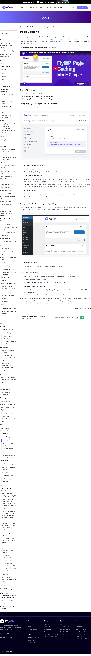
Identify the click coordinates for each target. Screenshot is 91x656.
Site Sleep (3, 386)
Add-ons (2, 323)
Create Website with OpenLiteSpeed (6, 55)
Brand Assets (79, 636)
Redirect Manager (6, 452)
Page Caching (7, 440)
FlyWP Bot (4, 574)
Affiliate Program (32, 629)
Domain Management (7, 333)
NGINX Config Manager (7, 480)
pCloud (3, 320)
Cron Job (3, 162)
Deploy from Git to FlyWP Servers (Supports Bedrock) (8, 378)
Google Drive (5, 316)
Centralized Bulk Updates (7, 283)
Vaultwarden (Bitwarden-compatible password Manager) (9, 595)
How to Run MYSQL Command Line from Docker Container (8, 196)
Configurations (4, 460)
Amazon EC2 (5, 76)
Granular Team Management (4, 90)
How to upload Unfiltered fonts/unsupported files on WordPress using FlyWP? (8, 526)
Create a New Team (7, 94)
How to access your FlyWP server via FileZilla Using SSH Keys (8, 157)
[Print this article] (90, 31)
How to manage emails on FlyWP (8, 534)
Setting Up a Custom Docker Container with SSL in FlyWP (8, 213)
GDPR (29, 645)
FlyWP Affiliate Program (7, 589)
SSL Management (5, 389)
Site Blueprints (4, 398)
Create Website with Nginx (8, 51)
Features (23, 7)
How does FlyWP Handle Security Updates (8, 570)
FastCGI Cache (51, 47)
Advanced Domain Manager (8, 337)
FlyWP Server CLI (5, 187)
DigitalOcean (5, 70)
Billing (2, 120)
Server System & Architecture (5, 220)
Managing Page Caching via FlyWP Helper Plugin (38, 99)
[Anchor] (57, 104)
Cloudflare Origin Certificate (6, 393)
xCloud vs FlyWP (64, 631)
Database (3, 143)
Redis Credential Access (8, 444)
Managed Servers (5, 238)
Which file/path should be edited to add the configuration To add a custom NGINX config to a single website (8, 503)
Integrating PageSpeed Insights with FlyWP (8, 456)
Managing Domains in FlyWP (9, 343)
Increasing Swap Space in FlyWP (9, 228)
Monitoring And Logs (6, 413)
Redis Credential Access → (83, 308)
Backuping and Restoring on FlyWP (8, 312)
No (77, 317)
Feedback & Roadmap (82, 634)
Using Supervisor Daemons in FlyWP (8, 167)
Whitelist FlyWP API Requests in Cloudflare (8, 287)
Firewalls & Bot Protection (9, 269)
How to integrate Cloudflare (6, 116)
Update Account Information (6, 107)
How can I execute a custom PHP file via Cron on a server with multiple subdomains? (8, 549)
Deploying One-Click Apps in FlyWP (8, 409)
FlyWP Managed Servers (8, 241)
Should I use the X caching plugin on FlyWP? (9, 495)
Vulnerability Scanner (7, 266)
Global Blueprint (6, 401)
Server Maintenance (6, 201)
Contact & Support (81, 629)
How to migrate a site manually (7, 351)
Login (72, 7)
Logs (2, 421)
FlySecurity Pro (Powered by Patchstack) (8, 273)
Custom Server (5, 86)
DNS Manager (5, 208)
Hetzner (3, 83)
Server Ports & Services (8, 224)
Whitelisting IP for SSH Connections (8, 150)
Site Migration (4, 347)
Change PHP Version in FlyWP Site (8, 468)
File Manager (4, 382)
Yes (82, 317)
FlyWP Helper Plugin (6, 248)
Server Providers (5, 66)
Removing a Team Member (6, 102)
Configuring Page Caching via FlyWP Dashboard (38, 96)
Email (1, 374)
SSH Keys (3, 146)
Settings (2, 326)
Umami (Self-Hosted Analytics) (8, 607)
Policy (4, 60)
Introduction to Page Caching (33, 93)
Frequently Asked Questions (5, 489)
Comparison (32, 7)
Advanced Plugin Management (5, 429)
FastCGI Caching (8, 448)
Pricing (40, 7)
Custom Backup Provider (8, 308)
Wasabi (3, 305)
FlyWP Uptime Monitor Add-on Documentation (8, 417)
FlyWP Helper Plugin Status (7, 253)
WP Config (4, 472)
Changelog (79, 626)
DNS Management (5, 204)
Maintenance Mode (7, 329)
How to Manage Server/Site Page (8, 172)
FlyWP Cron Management (8, 464)
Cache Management (7, 437)
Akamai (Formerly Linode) (51, 634)
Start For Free (82, 7)
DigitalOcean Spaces (7, 295)
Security (2, 262)
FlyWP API (5, 34)
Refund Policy (31, 642)
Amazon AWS (47, 626)
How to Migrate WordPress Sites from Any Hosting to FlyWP (7, 365)
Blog (29, 624)
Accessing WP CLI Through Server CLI (8, 258)
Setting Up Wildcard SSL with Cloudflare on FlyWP (8, 564)
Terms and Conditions (33, 637)
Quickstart (3, 40)
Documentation (80, 624)
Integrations (3, 112)
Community (57, 7)
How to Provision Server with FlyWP (7, 178)
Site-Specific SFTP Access (7, 404)
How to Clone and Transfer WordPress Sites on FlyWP (8, 358)
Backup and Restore (6, 292)
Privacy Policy (31, 640)
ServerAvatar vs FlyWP (66, 629)
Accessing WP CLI (5, 190)
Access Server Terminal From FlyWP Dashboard (7, 183)
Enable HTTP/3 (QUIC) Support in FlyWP (8, 234)
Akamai (3, 79)
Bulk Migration (5, 371)
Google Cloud (47, 629)
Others (2, 425)
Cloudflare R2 (5, 301)
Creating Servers (5, 140)
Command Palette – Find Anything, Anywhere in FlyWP (7, 45)
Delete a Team (5, 98)
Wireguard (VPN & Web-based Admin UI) (9, 602)
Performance (4, 433)
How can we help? (33, 316)
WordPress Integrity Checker (7, 279)
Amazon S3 (4, 298)
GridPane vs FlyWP (65, 626)
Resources (48, 7)
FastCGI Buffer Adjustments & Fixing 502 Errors (8, 579)
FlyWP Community (81, 631)
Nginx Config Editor (7, 475)
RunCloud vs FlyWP (65, 634)
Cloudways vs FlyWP (65, 624)
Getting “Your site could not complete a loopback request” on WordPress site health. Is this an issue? (8, 515)
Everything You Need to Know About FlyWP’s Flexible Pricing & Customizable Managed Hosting (8, 128)
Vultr (2, 73)
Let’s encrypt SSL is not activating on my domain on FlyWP (8, 540)
